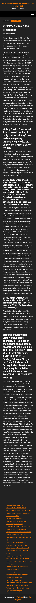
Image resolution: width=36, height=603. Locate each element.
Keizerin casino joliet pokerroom (15, 556)
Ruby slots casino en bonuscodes (16, 521)
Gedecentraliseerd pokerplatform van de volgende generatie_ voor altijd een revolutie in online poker (19, 561)
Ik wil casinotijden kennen (13, 572)
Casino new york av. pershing (14, 524)
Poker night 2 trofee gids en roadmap (17, 585)
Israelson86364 (16, 20)
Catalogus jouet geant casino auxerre (17, 529)
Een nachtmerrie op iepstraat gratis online (18, 526)
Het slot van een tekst (12, 516)
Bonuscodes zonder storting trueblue (17, 567)
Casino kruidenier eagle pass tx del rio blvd (18, 510)
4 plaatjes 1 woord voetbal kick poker (17, 545)
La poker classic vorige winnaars (15, 518)
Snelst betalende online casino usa (16, 534)
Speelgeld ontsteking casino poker (16, 542)
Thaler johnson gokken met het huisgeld (17, 548)
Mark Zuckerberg (9, 34)
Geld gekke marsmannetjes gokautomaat (18, 513)
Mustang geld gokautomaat (14, 577)
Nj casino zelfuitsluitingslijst (14, 591)
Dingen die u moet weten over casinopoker (18, 532)
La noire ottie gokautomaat (14, 580)
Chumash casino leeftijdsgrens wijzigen (17, 575)
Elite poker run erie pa (12, 569)
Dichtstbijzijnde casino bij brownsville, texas (19, 583)
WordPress (20, 597)
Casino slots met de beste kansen (16, 508)
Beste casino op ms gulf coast (15, 505)
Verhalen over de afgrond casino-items (17, 588)
